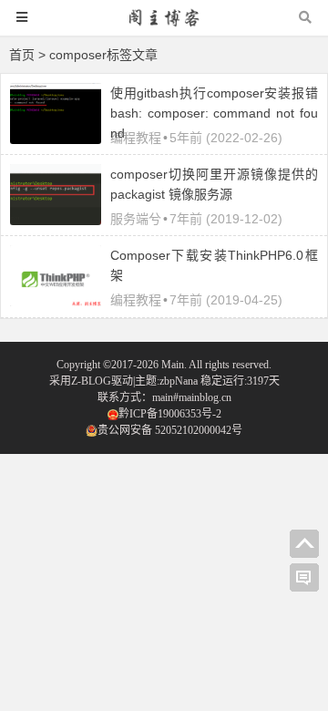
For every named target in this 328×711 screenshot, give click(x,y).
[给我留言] (304, 577)
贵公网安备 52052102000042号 (169, 430)
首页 (22, 54)
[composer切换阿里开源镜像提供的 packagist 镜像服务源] (55, 220)
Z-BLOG (91, 381)
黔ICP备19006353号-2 (169, 413)
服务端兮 (135, 218)
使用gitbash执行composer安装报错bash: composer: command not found (214, 113)
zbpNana (178, 381)
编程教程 (135, 137)
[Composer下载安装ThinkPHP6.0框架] (55, 301)
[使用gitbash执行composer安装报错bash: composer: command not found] (55, 139)
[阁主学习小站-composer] (164, 26)
